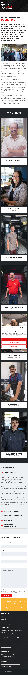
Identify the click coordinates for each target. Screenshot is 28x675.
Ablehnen (14, 346)
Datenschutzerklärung (6, 647)
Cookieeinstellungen (6, 624)
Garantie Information (6, 666)
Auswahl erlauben (14, 342)
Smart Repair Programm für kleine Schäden (11, 630)
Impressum (4, 644)
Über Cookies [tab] (23, 327)
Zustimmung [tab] (5, 327)
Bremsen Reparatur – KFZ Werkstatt (10, 637)
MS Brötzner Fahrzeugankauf (8, 656)
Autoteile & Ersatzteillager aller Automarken (11, 633)
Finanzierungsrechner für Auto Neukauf (10, 664)
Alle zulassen (14, 339)
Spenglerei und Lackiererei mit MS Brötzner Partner (13, 635)
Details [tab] (14, 327)
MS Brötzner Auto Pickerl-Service (9, 654)
